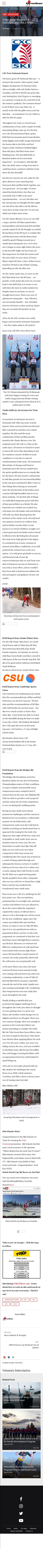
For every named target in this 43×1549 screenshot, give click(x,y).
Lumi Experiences (34, 1406)
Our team (24, 1528)
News (4, 14)
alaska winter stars (12, 1299)
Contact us (29, 1531)
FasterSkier (5, 28)
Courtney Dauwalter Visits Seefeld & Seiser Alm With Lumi (21, 1399)
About (16, 1528)
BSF (25, 1299)
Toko (15, 1304)
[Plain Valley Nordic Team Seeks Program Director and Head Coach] (21, 1465)
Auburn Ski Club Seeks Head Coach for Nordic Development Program (20, 1440)
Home (9, 1528)
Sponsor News (13, 14)
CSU (33, 1299)
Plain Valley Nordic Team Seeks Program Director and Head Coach (20, 1468)
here (12, 1184)
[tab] (5, 1358)
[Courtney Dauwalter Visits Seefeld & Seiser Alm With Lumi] (21, 1395)
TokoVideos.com (22, 1283)
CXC (6, 1304)
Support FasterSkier (16, 1531)
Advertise (33, 1528)
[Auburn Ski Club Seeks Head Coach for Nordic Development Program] (21, 1430)
